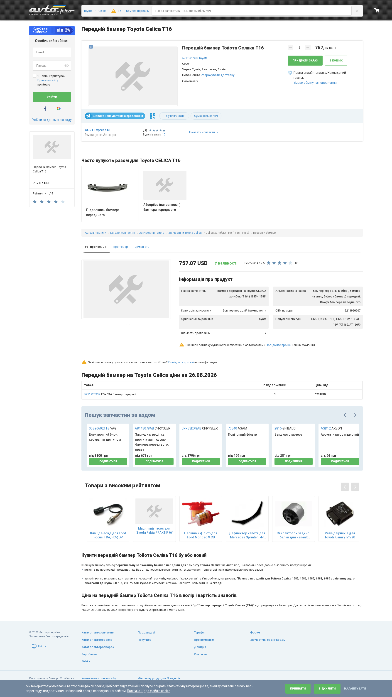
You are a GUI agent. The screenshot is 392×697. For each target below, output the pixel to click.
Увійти (52, 97)
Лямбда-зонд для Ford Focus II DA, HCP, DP (108, 535)
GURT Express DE (98, 130)
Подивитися (108, 461)
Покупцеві (145, 639)
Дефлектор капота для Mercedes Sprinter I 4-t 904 (247, 535)
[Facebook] (45, 109)
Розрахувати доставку (218, 75)
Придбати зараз (305, 60)
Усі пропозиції (95, 246)
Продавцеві (146, 632)
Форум (255, 632)
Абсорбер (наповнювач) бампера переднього (162, 207)
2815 (285, 428)
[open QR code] (152, 116)
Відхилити (327, 688)
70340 (237, 428)
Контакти (200, 654)
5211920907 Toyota (195, 58)
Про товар (120, 246)
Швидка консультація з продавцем (118, 116)
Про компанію (204, 639)
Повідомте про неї (278, 345)
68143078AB (152, 428)
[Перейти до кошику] (377, 10)
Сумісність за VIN (206, 116)
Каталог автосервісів (96, 639)
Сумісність (142, 246)
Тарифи (199, 632)
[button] (133, 75)
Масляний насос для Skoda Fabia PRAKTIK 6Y (154, 530)
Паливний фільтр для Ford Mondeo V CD (200, 535)
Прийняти (298, 688)
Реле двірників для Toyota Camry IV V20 (340, 535)
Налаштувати (355, 688)
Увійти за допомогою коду (52, 120)
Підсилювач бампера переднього (103, 212)
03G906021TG (102, 428)
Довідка (200, 647)
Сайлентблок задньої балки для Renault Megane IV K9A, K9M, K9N (293, 535)
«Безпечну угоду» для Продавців (159, 678)
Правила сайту (47, 80)
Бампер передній (110, 394)
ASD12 (331, 428)
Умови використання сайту (99, 678)
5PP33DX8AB (200, 428)
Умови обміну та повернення (315, 82)
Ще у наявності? (174, 116)
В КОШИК (336, 60)
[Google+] (59, 109)
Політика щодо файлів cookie (148, 691)
